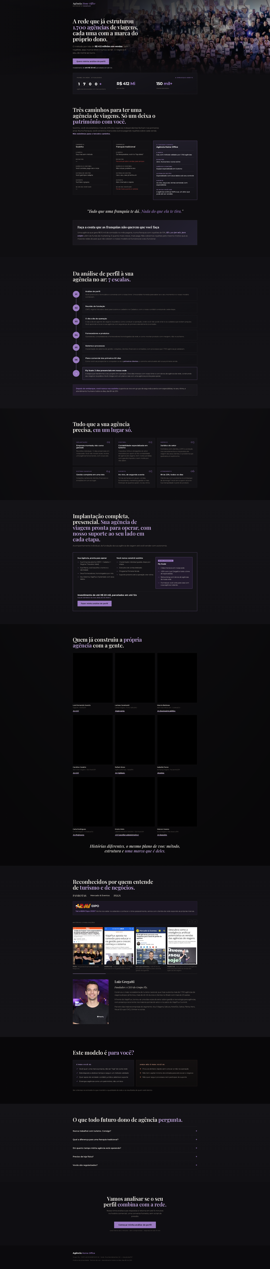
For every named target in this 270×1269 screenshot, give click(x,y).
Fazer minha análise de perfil (94, 604)
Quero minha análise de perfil (90, 61)
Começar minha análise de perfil (135, 1225)
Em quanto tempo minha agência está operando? (135, 1148)
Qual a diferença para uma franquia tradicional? (135, 1139)
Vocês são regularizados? (135, 1165)
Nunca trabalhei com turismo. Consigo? (135, 1131)
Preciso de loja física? (135, 1156)
